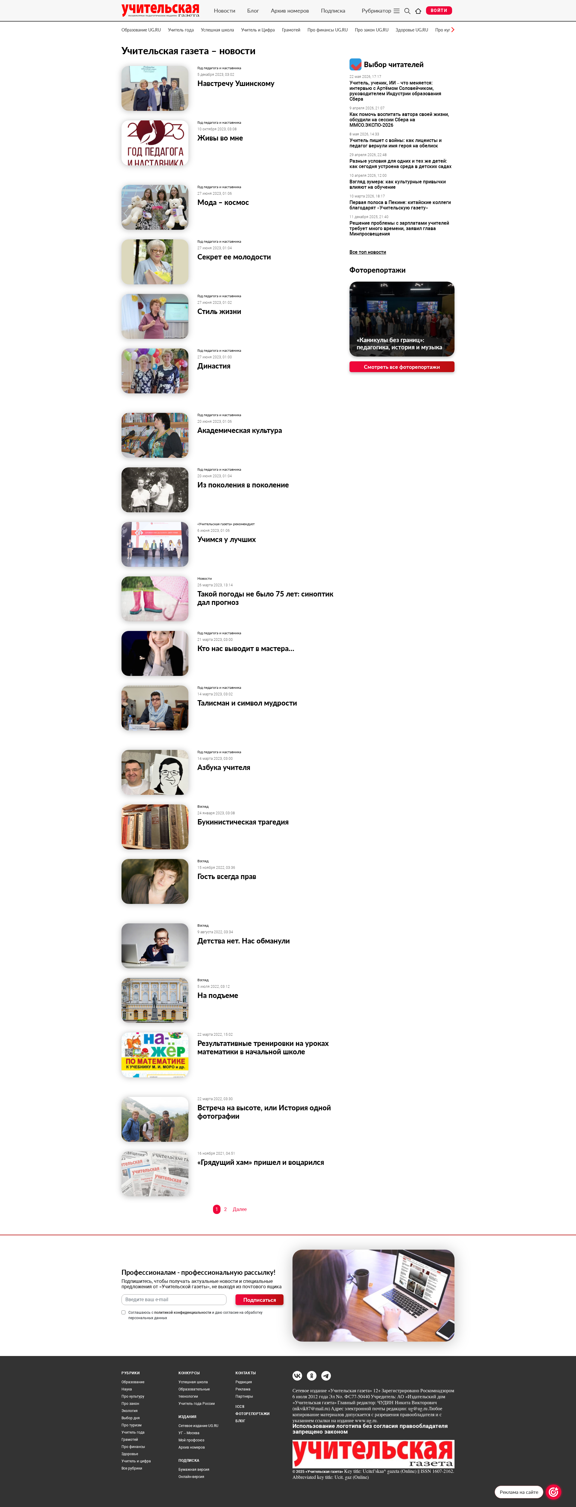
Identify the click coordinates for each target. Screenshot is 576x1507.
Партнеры (244, 1396)
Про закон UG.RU (371, 29)
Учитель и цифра (136, 1461)
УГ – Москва (189, 1433)
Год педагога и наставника (219, 68)
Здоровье (130, 1454)
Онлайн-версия (191, 1477)
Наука (127, 1389)
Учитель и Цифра (258, 29)
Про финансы (133, 1447)
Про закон (130, 1404)
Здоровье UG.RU (412, 29)
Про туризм (132, 1425)
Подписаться (259, 1299)
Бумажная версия (193, 1469)
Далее (240, 1209)
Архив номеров (290, 10)
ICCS (240, 1407)
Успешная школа (217, 29)
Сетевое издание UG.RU (198, 1426)
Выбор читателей (394, 64)
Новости (224, 10)
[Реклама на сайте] (553, 1492)
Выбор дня (131, 1418)
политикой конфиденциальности (182, 1312)
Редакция (244, 1382)
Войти (439, 10)
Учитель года (181, 29)
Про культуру (133, 1396)
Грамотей (291, 29)
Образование (133, 1382)
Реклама (243, 1389)
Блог (253, 10)
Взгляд (202, 806)
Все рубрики (132, 1468)
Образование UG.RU (141, 29)
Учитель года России (196, 1404)
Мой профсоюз (191, 1440)
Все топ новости (368, 252)
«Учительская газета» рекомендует (226, 524)
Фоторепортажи (378, 269)
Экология (130, 1411)
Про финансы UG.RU (328, 29)
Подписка (333, 10)
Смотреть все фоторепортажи (402, 366)
